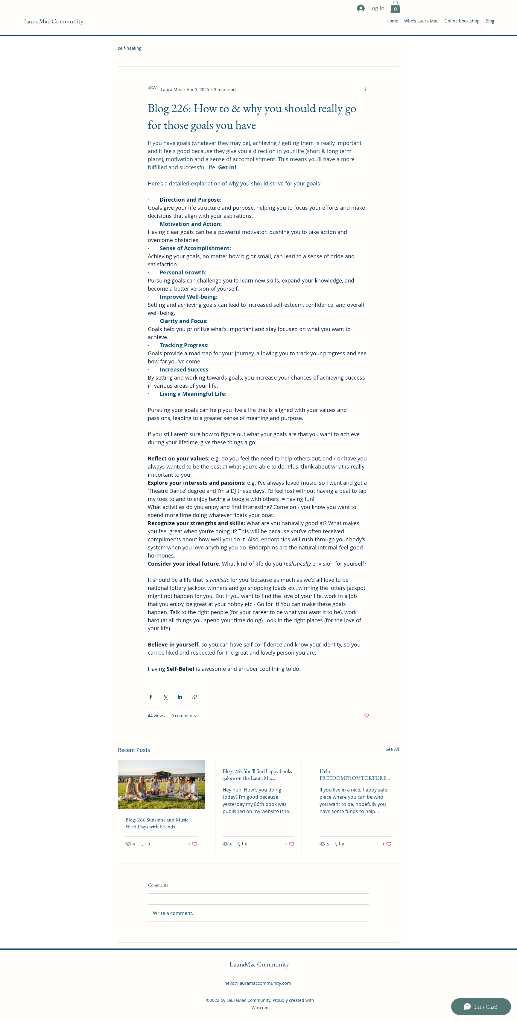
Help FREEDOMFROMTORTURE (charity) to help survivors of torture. (353, 774)
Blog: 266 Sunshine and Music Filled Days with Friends (156, 823)
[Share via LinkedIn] (180, 697)
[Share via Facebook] (150, 697)
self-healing (130, 48)
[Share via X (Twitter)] (165, 697)
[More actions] (365, 89)
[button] (395, 7)
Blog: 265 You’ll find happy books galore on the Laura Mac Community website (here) (257, 774)
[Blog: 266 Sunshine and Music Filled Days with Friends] (161, 784)
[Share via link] (194, 697)
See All (392, 749)
